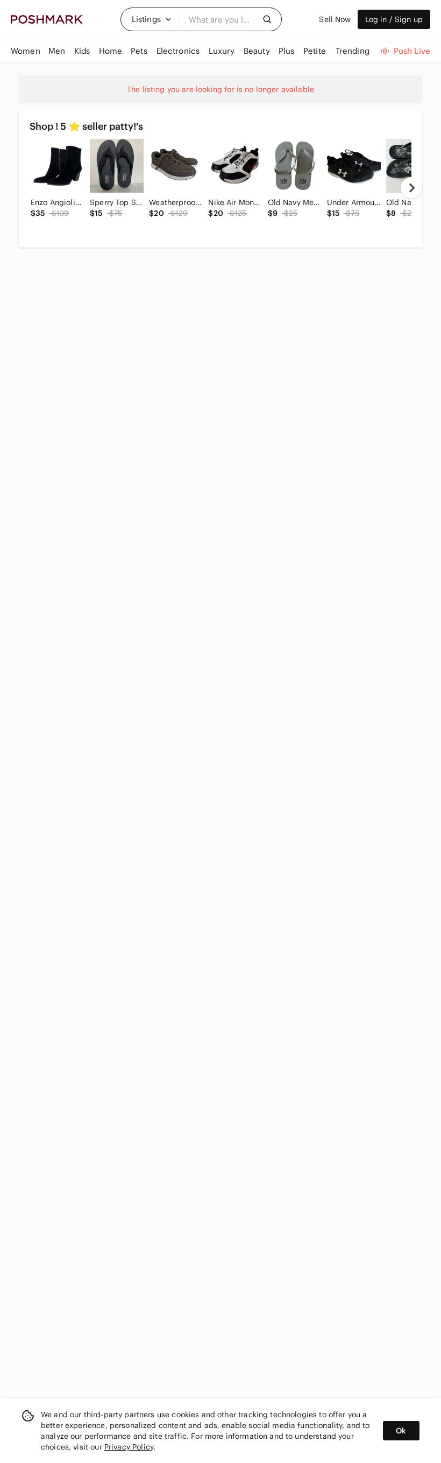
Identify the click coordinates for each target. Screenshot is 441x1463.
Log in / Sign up (394, 19)
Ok (401, 1431)
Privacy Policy (128, 1447)
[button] (152, 19)
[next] (411, 188)
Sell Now (335, 19)
